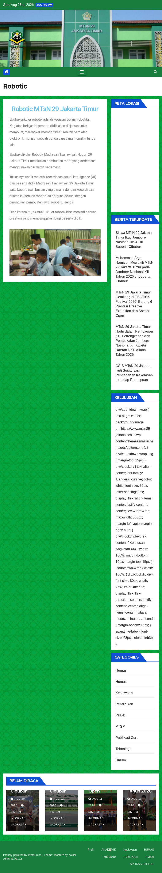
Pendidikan (124, 704)
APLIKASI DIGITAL (142, 864)
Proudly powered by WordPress (22, 855)
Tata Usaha (109, 856)
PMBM (150, 856)
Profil (91, 849)
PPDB (120, 715)
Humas (121, 670)
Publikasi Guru (127, 737)
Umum (121, 760)
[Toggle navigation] (81, 72)
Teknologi (123, 749)
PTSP (120, 726)
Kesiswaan (124, 693)
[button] (155, 72)
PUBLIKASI (131, 856)
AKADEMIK (108, 849)
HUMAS (149, 849)
